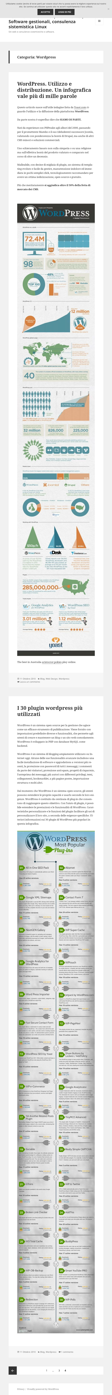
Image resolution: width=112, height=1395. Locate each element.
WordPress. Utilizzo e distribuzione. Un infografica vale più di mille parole (54, 89)
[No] (108, 8)
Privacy (20, 1389)
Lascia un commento (30, 681)
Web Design (52, 678)
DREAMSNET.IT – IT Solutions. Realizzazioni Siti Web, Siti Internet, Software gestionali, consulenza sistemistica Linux (46, 18)
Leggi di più (64, 12)
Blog (42, 678)
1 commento (67, 1351)
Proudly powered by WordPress (43, 1389)
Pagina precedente (13, 1370)
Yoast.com (80, 107)
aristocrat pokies (52, 662)
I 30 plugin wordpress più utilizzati (50, 710)
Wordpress (64, 678)
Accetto (45, 12)
